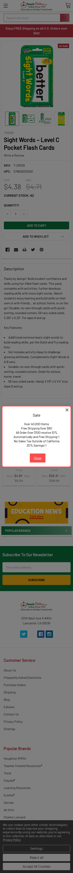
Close (37, 458)
